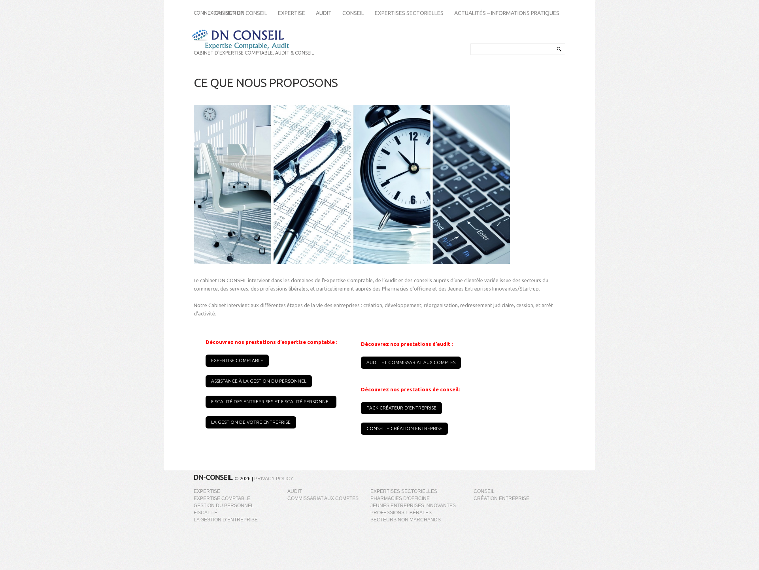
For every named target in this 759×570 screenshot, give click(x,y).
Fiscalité (205, 512)
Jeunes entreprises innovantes (413, 505)
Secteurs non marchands (405, 520)
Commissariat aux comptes (323, 498)
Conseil (484, 491)
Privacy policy (273, 478)
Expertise (207, 491)
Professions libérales (401, 512)
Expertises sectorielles (403, 491)
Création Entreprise (501, 498)
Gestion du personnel (224, 505)
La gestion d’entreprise (226, 520)
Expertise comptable (237, 360)
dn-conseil (213, 477)
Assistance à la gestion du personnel (258, 380)
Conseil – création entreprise (404, 428)
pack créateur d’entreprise (401, 407)
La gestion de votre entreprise (251, 422)
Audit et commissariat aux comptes (410, 362)
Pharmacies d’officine (400, 498)
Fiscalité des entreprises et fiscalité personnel (271, 401)
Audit (294, 491)
